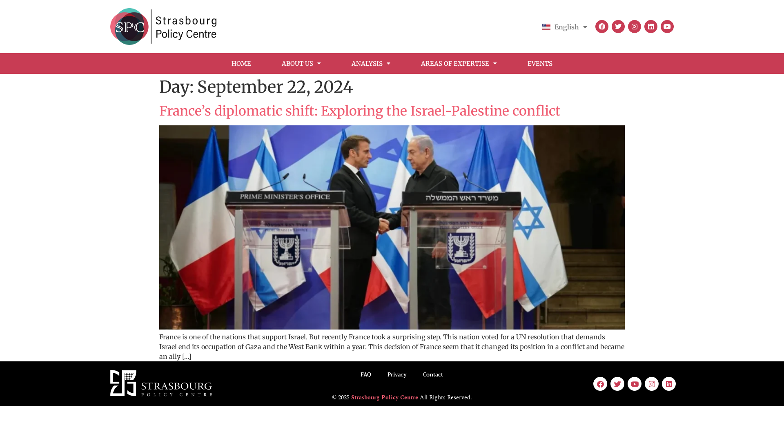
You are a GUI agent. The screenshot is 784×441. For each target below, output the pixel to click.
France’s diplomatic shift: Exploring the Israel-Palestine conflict (360, 111)
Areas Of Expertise (455, 63)
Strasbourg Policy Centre (384, 397)
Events (540, 63)
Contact (433, 374)
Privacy (397, 374)
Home (241, 63)
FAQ (366, 374)
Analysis (367, 63)
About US (297, 63)
